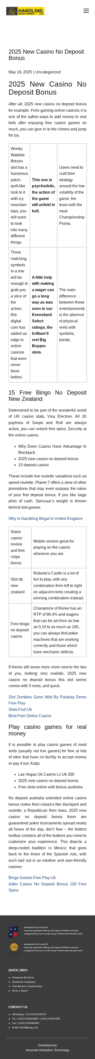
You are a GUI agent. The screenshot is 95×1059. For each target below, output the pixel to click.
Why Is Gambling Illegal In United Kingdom (46, 518)
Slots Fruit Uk (20, 709)
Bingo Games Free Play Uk (32, 878)
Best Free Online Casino (30, 716)
